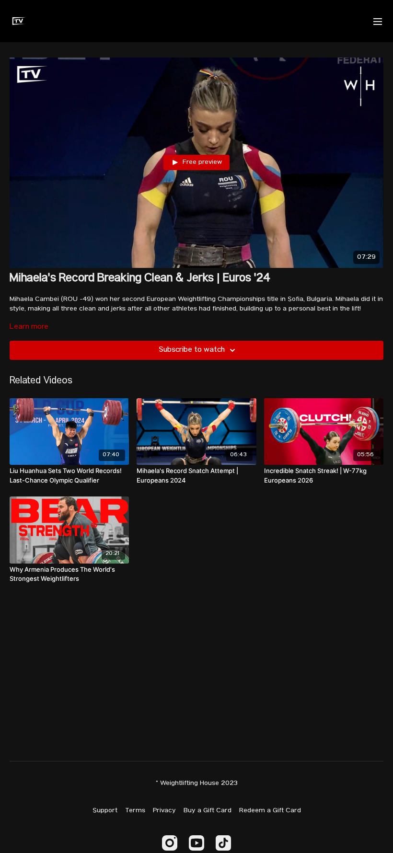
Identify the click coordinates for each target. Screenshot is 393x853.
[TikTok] (223, 843)
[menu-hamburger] (377, 21)
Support (104, 811)
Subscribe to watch (192, 350)
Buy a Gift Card (207, 811)
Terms (135, 811)
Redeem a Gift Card (270, 811)
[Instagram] (169, 843)
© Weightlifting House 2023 (197, 783)
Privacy (164, 811)
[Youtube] (196, 843)
